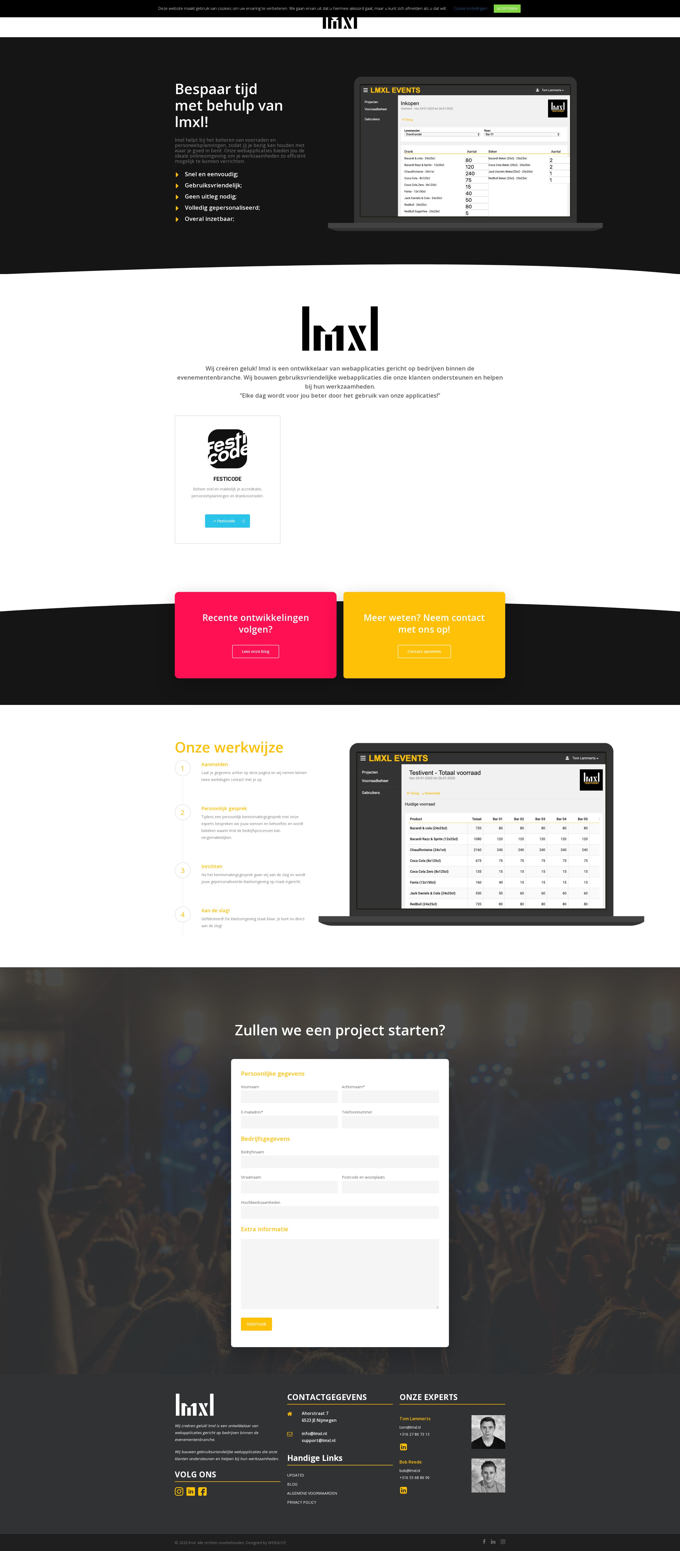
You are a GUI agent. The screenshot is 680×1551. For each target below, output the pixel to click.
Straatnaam (251, 1177)
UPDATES (295, 1475)
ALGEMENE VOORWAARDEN (312, 1493)
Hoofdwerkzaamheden (260, 1202)
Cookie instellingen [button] (470, 8)
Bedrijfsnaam (252, 1151)
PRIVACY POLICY (301, 1502)
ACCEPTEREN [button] (507, 8)
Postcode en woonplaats (363, 1177)
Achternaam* (353, 1086)
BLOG (292, 1484)
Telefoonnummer (357, 1112)
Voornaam (250, 1086)
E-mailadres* (252, 1112)
